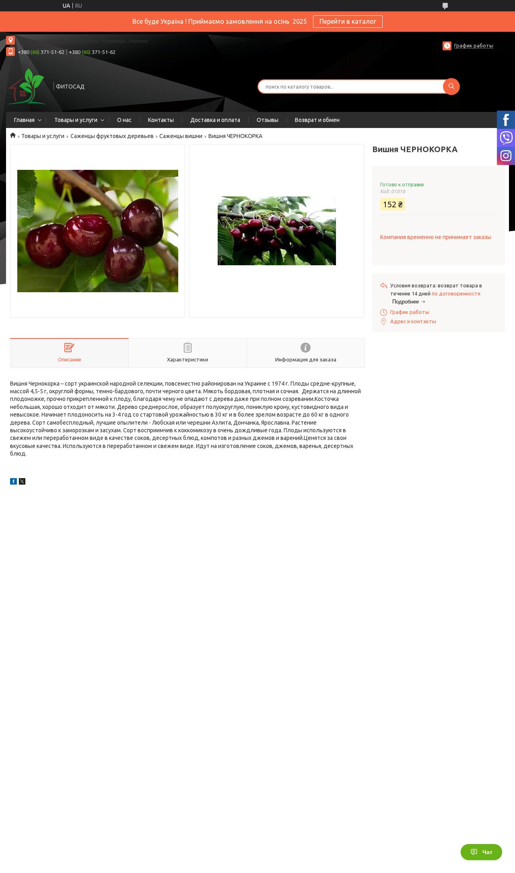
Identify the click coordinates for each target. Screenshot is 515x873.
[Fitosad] (26, 86)
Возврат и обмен (317, 120)
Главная (24, 120)
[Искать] (451, 86)
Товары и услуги (75, 120)
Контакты (161, 120)
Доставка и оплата (215, 120)
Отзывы (267, 120)
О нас (124, 120)
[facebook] (13, 482)
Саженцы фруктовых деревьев (112, 136)
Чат (487, 852)
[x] (22, 482)
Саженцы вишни (180, 136)
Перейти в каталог (347, 21)
